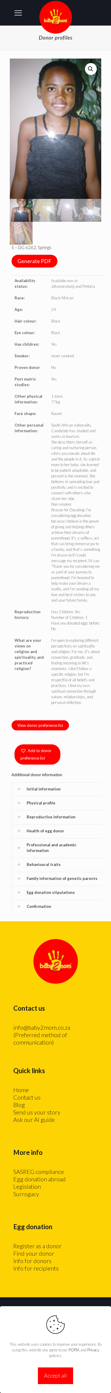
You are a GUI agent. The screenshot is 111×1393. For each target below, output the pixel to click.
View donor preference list (40, 725)
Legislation (27, 1186)
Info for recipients (36, 1268)
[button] (91, 69)
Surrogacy (26, 1193)
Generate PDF (34, 261)
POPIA (74, 1350)
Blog (19, 1104)
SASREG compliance (38, 1171)
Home (21, 1089)
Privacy (93, 1350)
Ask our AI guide (34, 1119)
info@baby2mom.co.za (41, 1027)
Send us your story (36, 1112)
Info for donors (32, 1260)
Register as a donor (37, 1245)
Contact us (27, 1097)
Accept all (55, 1375)
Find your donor (33, 1253)
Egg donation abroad (39, 1179)
